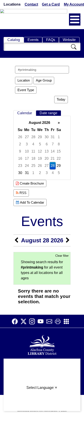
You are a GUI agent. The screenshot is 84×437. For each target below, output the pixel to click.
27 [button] (27, 137)
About (42, 364)
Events (33, 40)
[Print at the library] (59, 321)
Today (61, 99)
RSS (22, 193)
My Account (74, 4)
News (42, 381)
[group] (42, 147)
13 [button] (47, 151)
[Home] (42, 344)
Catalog (13, 40)
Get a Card (51, 4)
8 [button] (59, 144)
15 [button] (59, 151)
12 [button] (40, 151)
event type (25, 90)
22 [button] (59, 158)
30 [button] (47, 137)
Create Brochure (31, 183)
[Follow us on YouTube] (42, 321)
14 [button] (53, 151)
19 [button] (40, 158)
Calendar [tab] (24, 113)
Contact (31, 4)
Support (42, 373)
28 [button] (33, 137)
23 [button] (20, 166)
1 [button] (59, 137)
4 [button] (33, 144)
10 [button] (27, 151)
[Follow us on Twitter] (25, 321)
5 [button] (40, 144)
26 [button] (20, 137)
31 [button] (53, 137)
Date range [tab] (48, 113)
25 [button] (33, 166)
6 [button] (47, 144)
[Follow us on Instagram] (33, 321)
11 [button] (33, 151)
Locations (12, 4)
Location (23, 80)
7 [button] (53, 144)
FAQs (50, 40)
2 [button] (20, 144)
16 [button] (20, 158)
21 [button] (53, 158)
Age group (44, 80)
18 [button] (33, 158)
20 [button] (47, 158)
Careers (42, 408)
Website (69, 40)
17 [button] (27, 158)
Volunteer (42, 399)
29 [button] (40, 137)
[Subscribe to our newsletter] (50, 321)
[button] (74, 19)
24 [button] (27, 166)
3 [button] (27, 144)
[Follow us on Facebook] (16, 321)
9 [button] (20, 151)
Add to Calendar (31, 202)
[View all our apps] (67, 321)
